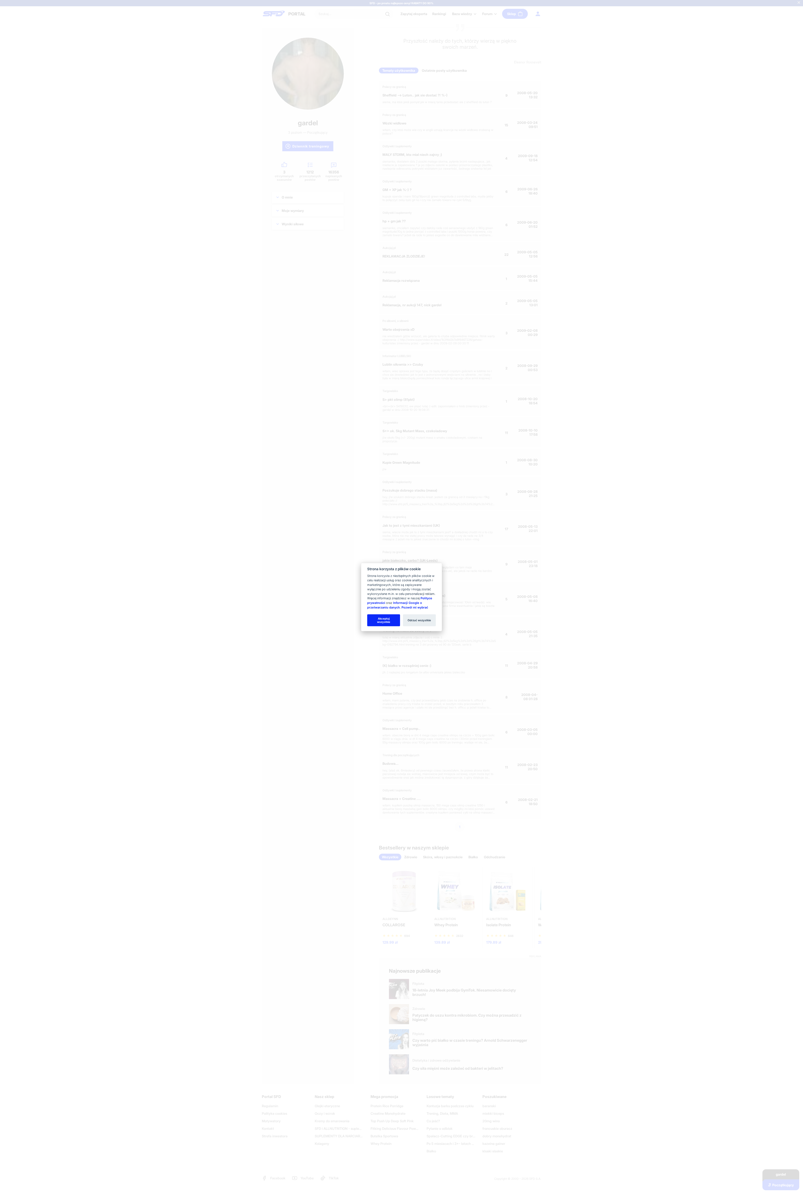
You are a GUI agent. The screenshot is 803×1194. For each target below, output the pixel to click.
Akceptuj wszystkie (383, 620)
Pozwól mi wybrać (415, 607)
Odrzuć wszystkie (419, 620)
